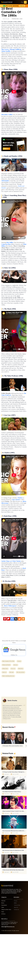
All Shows (3, 955)
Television (3, 942)
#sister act (4, 709)
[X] (16, 655)
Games (2, 953)
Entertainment (4, 947)
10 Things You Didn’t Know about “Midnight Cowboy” (14, 812)
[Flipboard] (8, 655)
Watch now (22, 5)
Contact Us (16, 951)
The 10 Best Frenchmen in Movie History (11, 832)
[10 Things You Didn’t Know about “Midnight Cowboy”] (14, 803)
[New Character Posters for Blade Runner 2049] (14, 882)
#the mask (12, 709)
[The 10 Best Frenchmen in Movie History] (14, 823)
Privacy (15, 942)
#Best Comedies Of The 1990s (9, 698)
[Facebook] (12, 655)
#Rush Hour (21, 705)
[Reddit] (19, 655)
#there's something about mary (9, 716)
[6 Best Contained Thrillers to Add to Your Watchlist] (14, 843)
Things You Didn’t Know (6, 951)
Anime (2, 949)
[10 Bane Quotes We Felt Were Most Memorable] (14, 901)
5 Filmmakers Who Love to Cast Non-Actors (13, 786)
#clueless (21, 698)
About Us (16, 949)
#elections (17, 701)
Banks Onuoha (6, 18)
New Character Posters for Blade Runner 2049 (13, 891)
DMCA (15, 944)
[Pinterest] (5, 655)
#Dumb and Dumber (6, 701)
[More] (23, 655)
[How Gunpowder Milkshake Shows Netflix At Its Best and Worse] (14, 862)
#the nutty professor (7, 712)
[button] (25, 2)
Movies (2, 944)
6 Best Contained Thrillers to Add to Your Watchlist (14, 851)
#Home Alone (5, 705)
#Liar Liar (14, 705)
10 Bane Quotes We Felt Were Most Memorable (13, 910)
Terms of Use (17, 947)
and (12, 594)
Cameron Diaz (16, 258)
